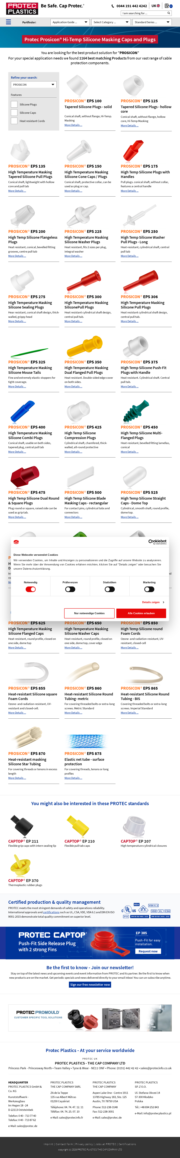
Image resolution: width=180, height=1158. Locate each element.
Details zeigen (151, 602)
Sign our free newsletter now (90, 985)
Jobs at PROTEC (105, 1144)
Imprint (48, 1144)
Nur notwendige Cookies (89, 613)
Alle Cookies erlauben (141, 613)
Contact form (64, 1144)
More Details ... (73, 125)
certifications (51, 912)
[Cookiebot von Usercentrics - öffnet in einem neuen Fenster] (151, 542)
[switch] (70, 589)
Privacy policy (84, 1144)
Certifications (127, 1144)
